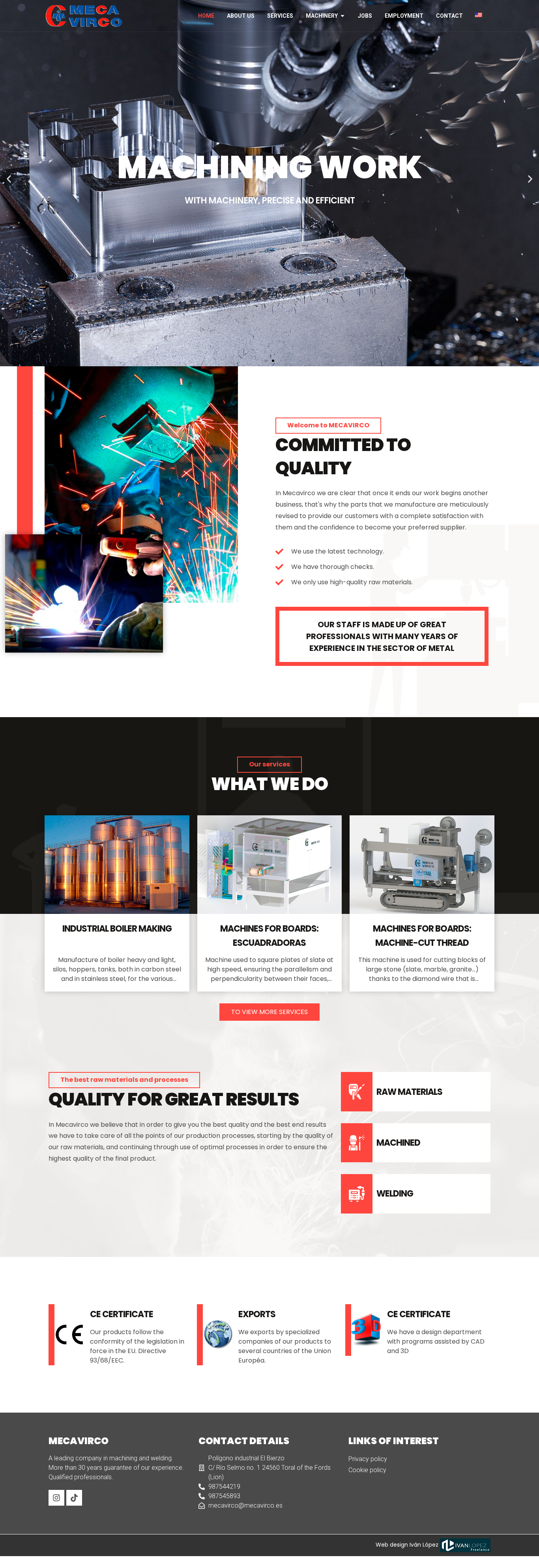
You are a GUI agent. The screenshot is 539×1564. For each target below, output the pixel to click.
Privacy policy (367, 1459)
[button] (9, 179)
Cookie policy (367, 1470)
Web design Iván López (408, 1545)
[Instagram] (56, 1498)
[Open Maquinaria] (342, 16)
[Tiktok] (74, 1498)
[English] (481, 14)
